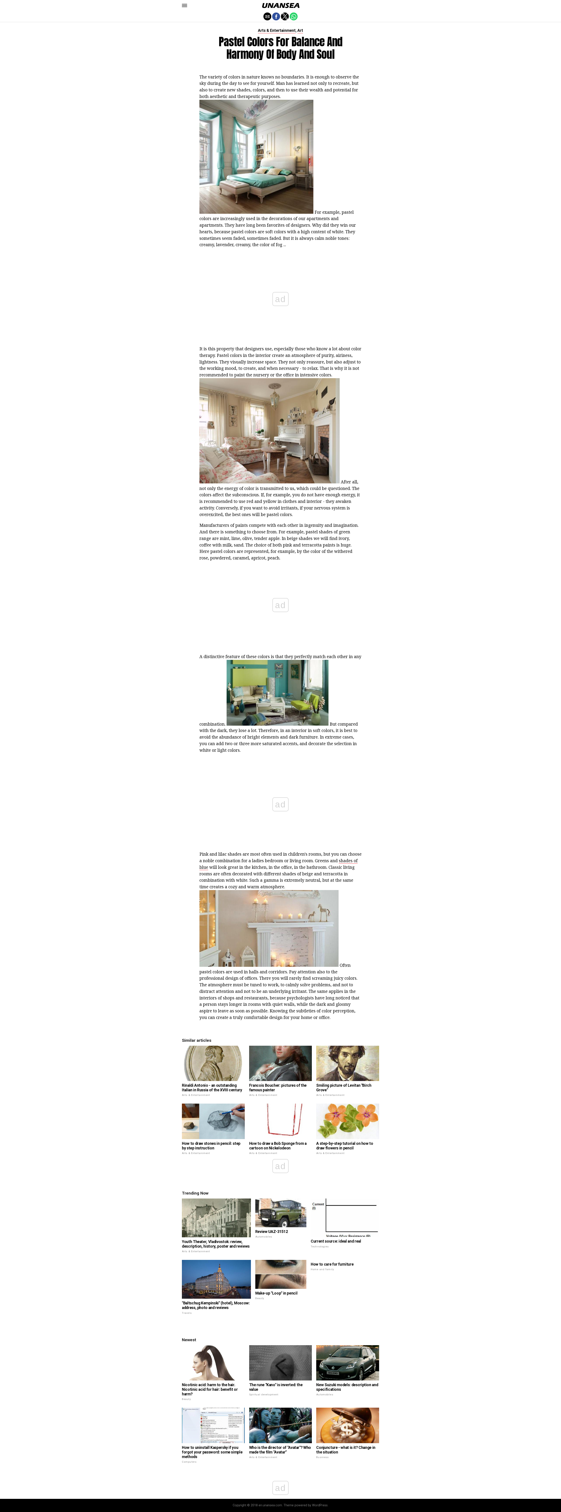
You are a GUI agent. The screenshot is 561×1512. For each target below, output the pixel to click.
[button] (184, 5)
